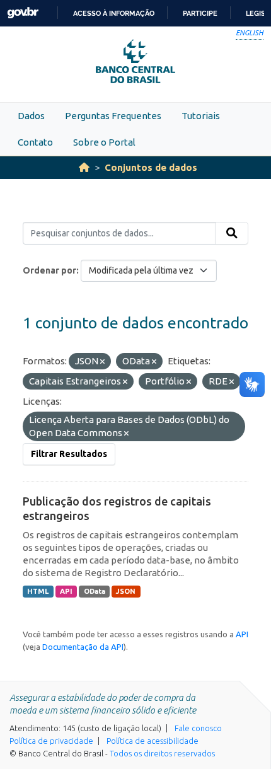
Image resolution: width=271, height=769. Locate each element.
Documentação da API (83, 646)
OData (94, 591)
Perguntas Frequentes (113, 115)
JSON (126, 591)
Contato (35, 142)
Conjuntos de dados (151, 167)
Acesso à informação (113, 13)
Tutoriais (201, 115)
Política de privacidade (51, 740)
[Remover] (102, 362)
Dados (31, 115)
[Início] (84, 167)
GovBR (22, 13)
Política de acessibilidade (153, 740)
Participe (200, 13)
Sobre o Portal (104, 142)
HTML (38, 591)
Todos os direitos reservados (162, 753)
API (66, 591)
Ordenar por (49, 270)
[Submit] (232, 233)
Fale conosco (198, 728)
